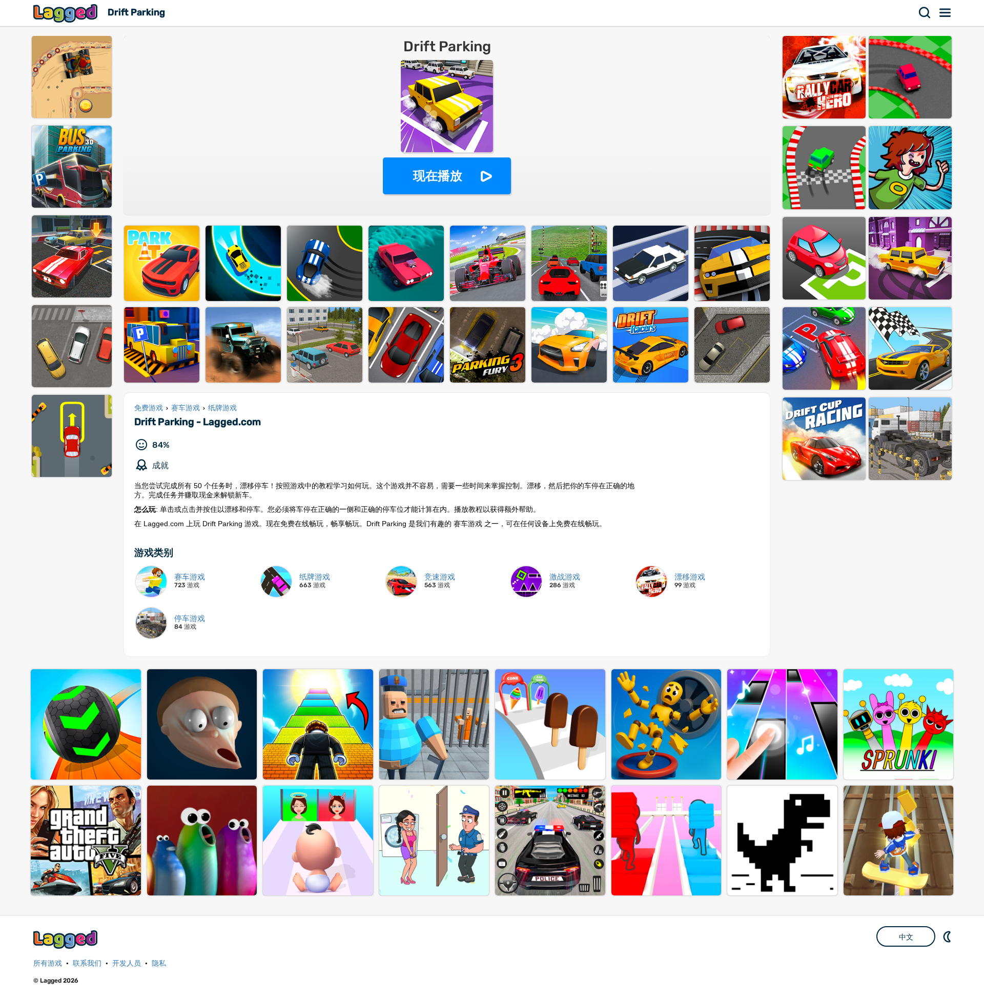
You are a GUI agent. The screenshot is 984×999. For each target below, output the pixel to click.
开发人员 (126, 963)
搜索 (925, 13)
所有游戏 (47, 963)
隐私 (159, 963)
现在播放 (437, 176)
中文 (906, 937)
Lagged (66, 13)
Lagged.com (66, 939)
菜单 (945, 13)
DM (948, 936)
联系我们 (87, 963)
